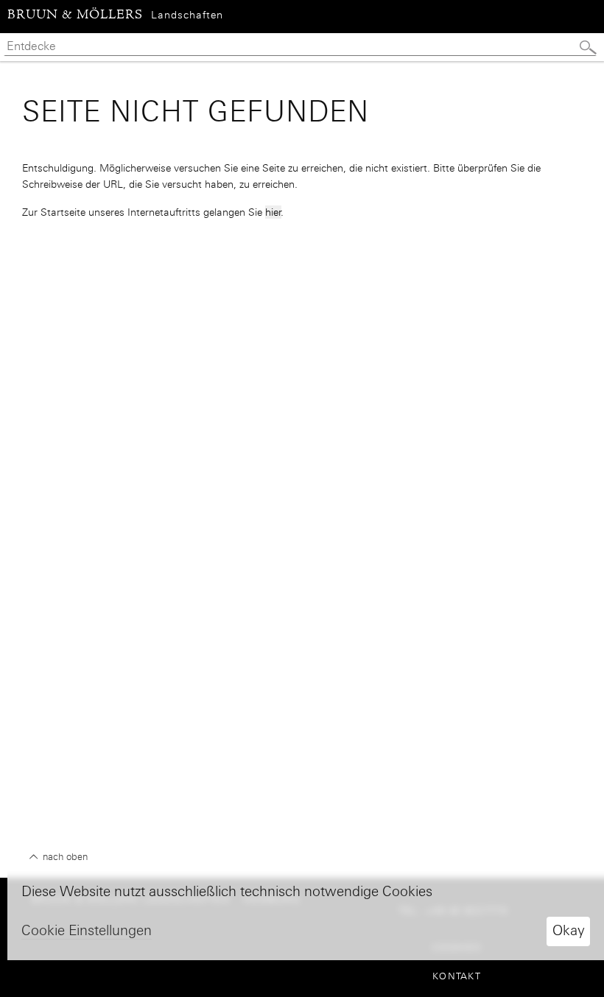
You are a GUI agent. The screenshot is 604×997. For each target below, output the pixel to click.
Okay (568, 930)
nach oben (64, 856)
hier (273, 212)
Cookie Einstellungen (86, 930)
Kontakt (456, 976)
